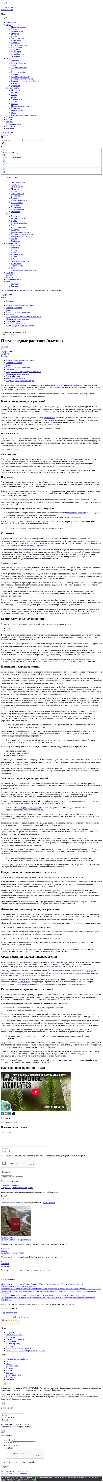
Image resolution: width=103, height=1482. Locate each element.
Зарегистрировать (8, 1427)
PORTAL (7, 1300)
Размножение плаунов (15, 323)
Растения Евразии (19, 63)
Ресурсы (9, 122)
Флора (8, 58)
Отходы (9, 117)
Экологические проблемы (17, 1359)
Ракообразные (17, 47)
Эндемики (15, 49)
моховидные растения (36, 545)
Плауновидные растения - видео (20, 326)
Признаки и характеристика (18, 312)
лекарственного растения (30, 807)
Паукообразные (17, 54)
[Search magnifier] (3, 144)
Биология (10, 128)
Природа (15, 74)
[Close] (3, 1403)
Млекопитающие (18, 27)
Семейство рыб (17, 38)
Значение (10, 314)
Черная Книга (17, 110)
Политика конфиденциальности (20, 1348)
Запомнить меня (10, 1418)
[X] (13, 1113)
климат (54, 966)
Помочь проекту (13, 1344)
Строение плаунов (14, 308)
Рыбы (13, 113)
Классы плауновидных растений (20, 305)
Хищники (15, 43)
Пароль (9, 1445)
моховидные (74, 461)
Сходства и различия (10, 1185)
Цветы (14, 101)
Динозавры (16, 52)
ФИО (8, 1440)
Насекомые (16, 40)
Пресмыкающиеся (19, 45)
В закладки (6, 1198)
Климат (9, 119)
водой (40, 438)
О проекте (10, 1332)
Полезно (9, 1346)
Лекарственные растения (22, 236)
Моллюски (15, 56)
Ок (35, 1480)
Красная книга (12, 88)
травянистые (49, 418)
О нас (8, 3)
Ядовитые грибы (18, 72)
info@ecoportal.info (9, 1313)
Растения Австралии (20, 76)
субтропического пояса (11, 973)
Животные (15, 90)
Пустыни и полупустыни (22, 79)
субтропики (6, 461)
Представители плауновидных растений (23, 317)
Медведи (15, 34)
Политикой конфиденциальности (15, 1473)
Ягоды (14, 83)
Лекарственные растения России (25, 81)
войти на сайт (49, 1203)
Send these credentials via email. (21, 1462)
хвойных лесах (24, 982)
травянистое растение (76, 513)
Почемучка (11, 1337)
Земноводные (17, 31)
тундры (90, 971)
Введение (10, 301)
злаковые (66, 443)
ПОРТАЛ (7, 7)
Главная (4, 135)
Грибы (14, 65)
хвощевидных (69, 1060)
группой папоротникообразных (69, 385)
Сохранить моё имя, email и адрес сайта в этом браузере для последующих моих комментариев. (45, 1156)
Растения (15, 61)
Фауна (8, 25)
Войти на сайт (7, 10)
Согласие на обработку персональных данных (26, 1350)
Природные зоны (13, 124)
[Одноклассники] (6, 1113)
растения (60, 387)
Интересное (11, 1341)
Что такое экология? (14, 1335)
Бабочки (14, 104)
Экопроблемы (12, 22)
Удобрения (15, 86)
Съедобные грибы (19, 67)
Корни (9, 310)
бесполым (10, 938)
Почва (13, 70)
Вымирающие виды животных (24, 115)
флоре (30, 962)
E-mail (9, 1443)
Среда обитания (13, 321)
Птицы (14, 36)
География (10, 126)
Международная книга (21, 106)
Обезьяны (15, 29)
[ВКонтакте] (2, 1113)
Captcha (10, 1448)
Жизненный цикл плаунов (17, 319)
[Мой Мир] (9, 1113)
